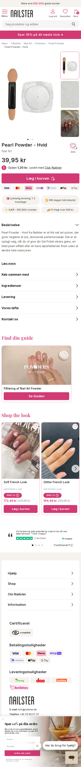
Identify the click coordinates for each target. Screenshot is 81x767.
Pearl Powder (56, 43)
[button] (40, 573)
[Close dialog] (3, 719)
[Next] (75, 469)
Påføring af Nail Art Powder (22, 388)
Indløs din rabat (22, 753)
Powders (40, 43)
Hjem (5, 43)
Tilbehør (16, 43)
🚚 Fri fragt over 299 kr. (60, 209)
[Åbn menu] (4, 11)
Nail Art (28, 43)
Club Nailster (53, 167)
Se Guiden (36, 396)
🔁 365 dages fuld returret (60, 200)
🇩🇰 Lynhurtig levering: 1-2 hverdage (20, 200)
